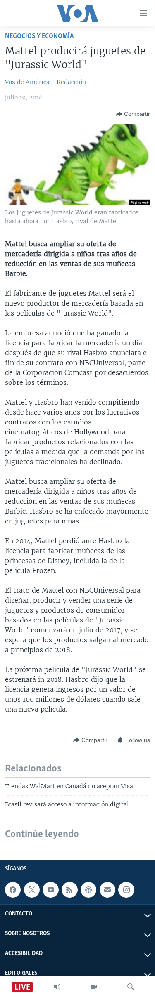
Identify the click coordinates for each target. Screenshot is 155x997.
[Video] (93, 986)
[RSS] (69, 890)
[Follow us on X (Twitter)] (32, 890)
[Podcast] (88, 890)
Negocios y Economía (39, 36)
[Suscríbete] (107, 890)
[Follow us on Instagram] (126, 890)
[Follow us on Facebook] (13, 890)
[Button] (133, 114)
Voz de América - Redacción (45, 82)
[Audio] (57, 986)
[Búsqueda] (130, 986)
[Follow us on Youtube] (50, 890)
